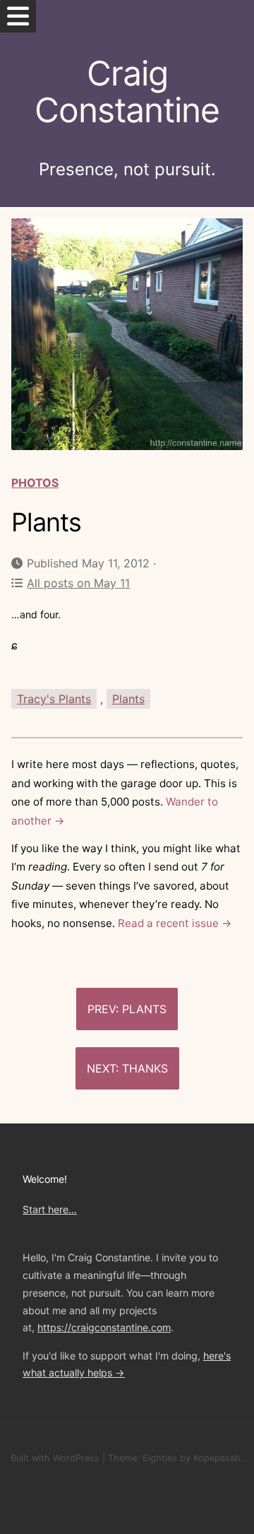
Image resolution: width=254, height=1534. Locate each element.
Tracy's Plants (54, 699)
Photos (35, 483)
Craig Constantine (127, 91)
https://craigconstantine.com (104, 1327)
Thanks (145, 1068)
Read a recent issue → (175, 923)
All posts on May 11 (78, 583)
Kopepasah (217, 1458)
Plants (128, 699)
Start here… (50, 1209)
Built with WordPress (55, 1458)
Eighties (160, 1458)
